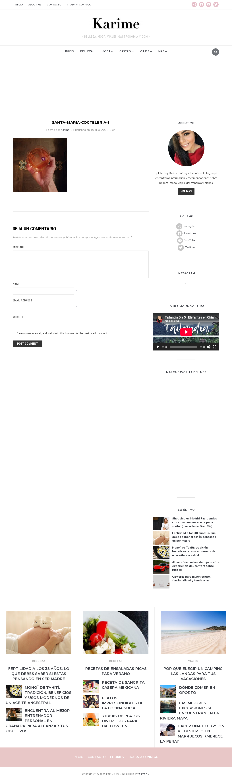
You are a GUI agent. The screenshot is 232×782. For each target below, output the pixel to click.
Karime (65, 130)
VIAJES (193, 661)
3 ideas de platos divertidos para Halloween (121, 721)
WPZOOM (144, 774)
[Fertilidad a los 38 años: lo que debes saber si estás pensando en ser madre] (38, 613)
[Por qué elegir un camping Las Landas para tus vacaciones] (193, 613)
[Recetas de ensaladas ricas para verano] (115, 613)
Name (16, 284)
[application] (186, 331)
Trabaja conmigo (79, 4)
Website (18, 317)
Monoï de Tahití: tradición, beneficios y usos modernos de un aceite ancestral (194, 551)
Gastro (125, 51)
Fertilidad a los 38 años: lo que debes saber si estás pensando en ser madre (194, 537)
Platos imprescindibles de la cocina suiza (123, 703)
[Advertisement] (116, 92)
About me (35, 4)
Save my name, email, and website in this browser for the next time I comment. (62, 333)
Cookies (117, 757)
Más (161, 51)
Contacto (54, 4)
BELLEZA (38, 661)
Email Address (22, 300)
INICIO (69, 51)
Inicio (19, 4)
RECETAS (116, 661)
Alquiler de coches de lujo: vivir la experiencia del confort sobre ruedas (195, 566)
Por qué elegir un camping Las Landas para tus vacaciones (193, 673)
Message (18, 247)
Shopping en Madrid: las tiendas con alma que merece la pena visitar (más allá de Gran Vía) (194, 522)
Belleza (86, 51)
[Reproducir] (158, 347)
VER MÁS (186, 191)
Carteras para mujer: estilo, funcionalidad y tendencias (191, 579)
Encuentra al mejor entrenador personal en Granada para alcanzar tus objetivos (38, 720)
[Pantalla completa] (214, 347)
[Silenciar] (209, 347)
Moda (106, 51)
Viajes (144, 51)
